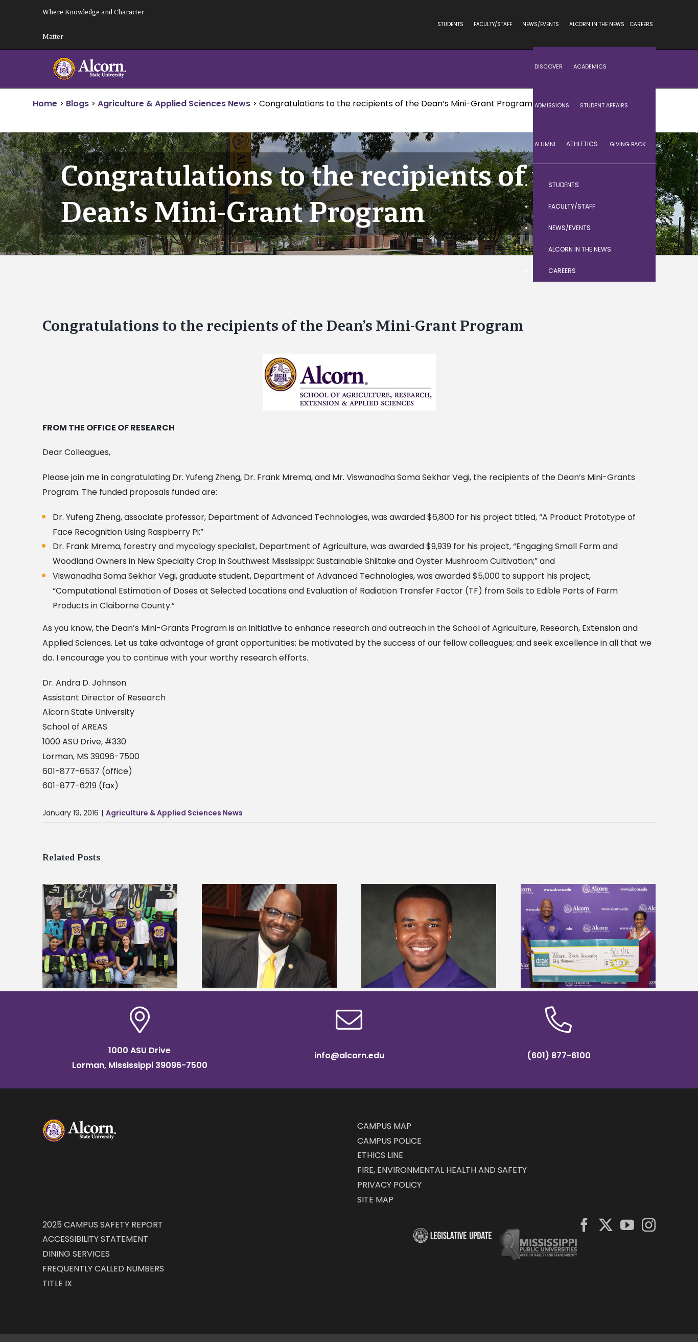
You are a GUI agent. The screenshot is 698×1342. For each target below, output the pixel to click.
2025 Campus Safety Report (102, 1225)
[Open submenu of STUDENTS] (637, 185)
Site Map (375, 1199)
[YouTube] (627, 1225)
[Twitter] (606, 1225)
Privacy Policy (389, 1185)
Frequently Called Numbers (103, 1269)
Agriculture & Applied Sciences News (174, 813)
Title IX (57, 1283)
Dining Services (76, 1254)
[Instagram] (649, 1225)
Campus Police (389, 1141)
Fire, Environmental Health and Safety (442, 1170)
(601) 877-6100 (559, 1055)
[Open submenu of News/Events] (637, 228)
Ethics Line (380, 1155)
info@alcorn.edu (349, 1055)
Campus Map (384, 1126)
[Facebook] (584, 1225)
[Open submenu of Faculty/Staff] (637, 206)
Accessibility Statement (95, 1239)
